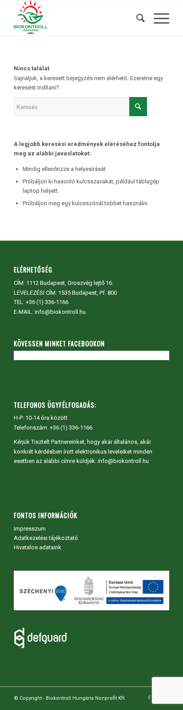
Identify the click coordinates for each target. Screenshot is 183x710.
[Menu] (157, 18)
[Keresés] (136, 18)
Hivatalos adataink (37, 547)
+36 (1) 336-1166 (47, 302)
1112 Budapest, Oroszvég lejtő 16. (69, 283)
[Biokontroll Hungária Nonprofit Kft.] (76, 18)
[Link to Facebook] (149, 698)
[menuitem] (136, 18)
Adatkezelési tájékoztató (46, 538)
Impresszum (30, 528)
